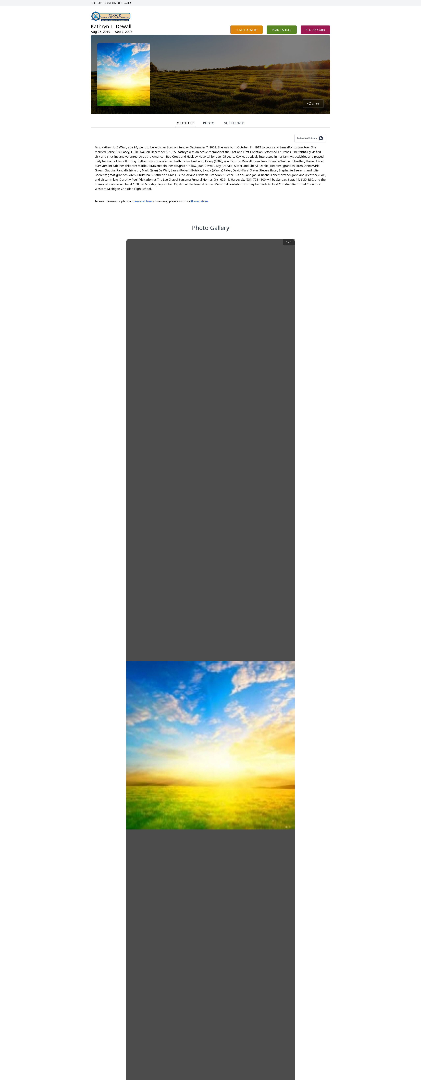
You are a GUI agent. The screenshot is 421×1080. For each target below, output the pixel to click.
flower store (199, 201)
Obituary (185, 123)
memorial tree (142, 201)
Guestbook (234, 123)
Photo (209, 123)
